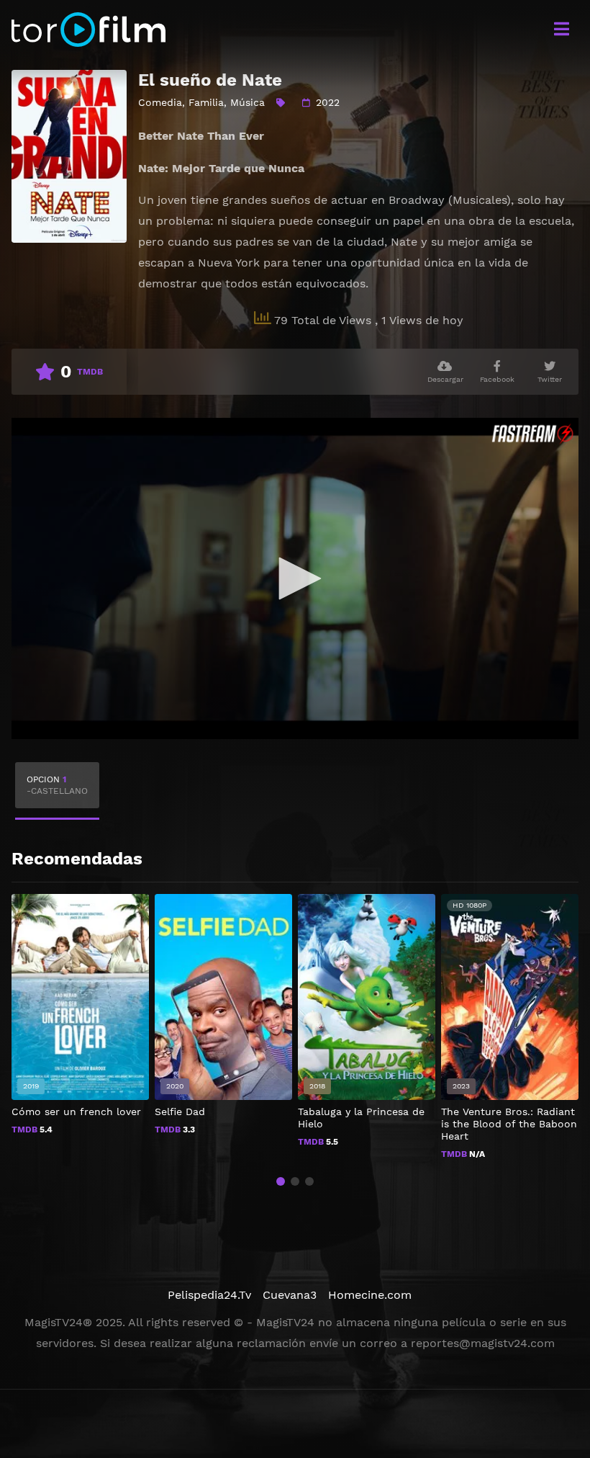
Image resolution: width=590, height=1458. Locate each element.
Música (247, 102)
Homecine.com (370, 1295)
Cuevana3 (290, 1295)
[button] (280, 1181)
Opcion (57, 785)
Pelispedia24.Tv (209, 1295)
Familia (206, 102)
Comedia (160, 102)
